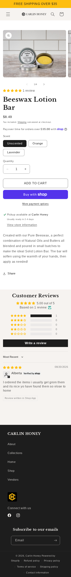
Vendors (13, 479)
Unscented (14, 143)
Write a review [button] (35, 343)
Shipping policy (49, 567)
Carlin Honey (33, 556)
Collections (15, 453)
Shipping (22, 122)
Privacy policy (52, 561)
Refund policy (32, 561)
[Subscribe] (55, 540)
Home (12, 461)
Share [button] (12, 273)
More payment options (35, 204)
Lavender (13, 152)
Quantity (8, 161)
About (11, 444)
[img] (12, 367)
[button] (8, 14)
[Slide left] (27, 84)
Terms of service (26, 567)
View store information (22, 224)
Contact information (37, 573)
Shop (11, 470)
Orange (38, 143)
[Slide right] (44, 84)
